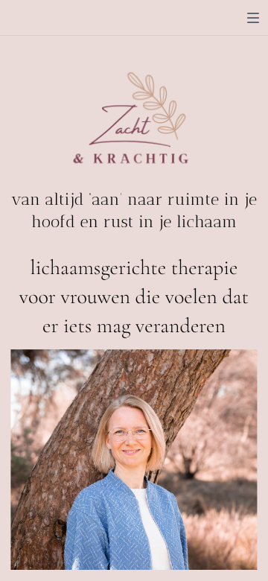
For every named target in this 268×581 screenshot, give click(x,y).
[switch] (253, 18)
